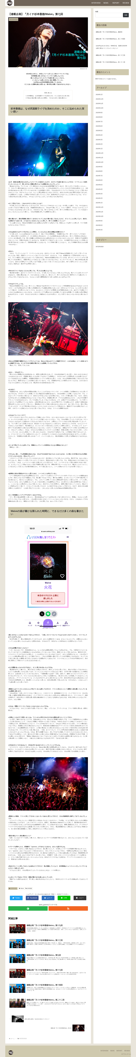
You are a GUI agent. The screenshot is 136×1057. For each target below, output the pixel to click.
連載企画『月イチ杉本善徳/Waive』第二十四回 (110, 39)
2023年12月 (99, 207)
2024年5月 (99, 185)
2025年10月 (99, 108)
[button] (80, 898)
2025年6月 (99, 126)
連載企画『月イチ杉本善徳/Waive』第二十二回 (110, 62)
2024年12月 (99, 153)
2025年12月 (99, 99)
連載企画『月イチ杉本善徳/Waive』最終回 (109, 32)
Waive (22, 888)
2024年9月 (99, 166)
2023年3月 (99, 230)
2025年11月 (99, 103)
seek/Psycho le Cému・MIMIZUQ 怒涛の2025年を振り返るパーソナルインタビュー (111, 47)
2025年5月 (99, 130)
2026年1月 (99, 94)
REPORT (119, 1051)
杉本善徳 (29, 888)
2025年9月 (99, 112)
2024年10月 (99, 162)
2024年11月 (99, 157)
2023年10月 (99, 216)
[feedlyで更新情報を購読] (28, 908)
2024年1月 (99, 203)
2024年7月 (99, 176)
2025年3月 (99, 139)
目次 (45, 93)
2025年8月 (99, 117)
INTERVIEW (13, 888)
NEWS (112, 1051)
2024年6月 (99, 180)
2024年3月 (99, 194)
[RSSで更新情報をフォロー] (68, 908)
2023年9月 (99, 221)
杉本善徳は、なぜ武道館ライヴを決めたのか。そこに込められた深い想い (48, 96)
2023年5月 (99, 225)
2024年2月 (99, 198)
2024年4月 (99, 189)
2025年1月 (99, 149)
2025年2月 (99, 144)
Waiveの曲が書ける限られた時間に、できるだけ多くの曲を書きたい (47, 98)
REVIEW (127, 1051)
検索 (96, 11)
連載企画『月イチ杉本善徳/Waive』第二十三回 (110, 55)
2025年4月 (99, 135)
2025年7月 (99, 121)
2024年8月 (99, 171)
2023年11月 (99, 212)
